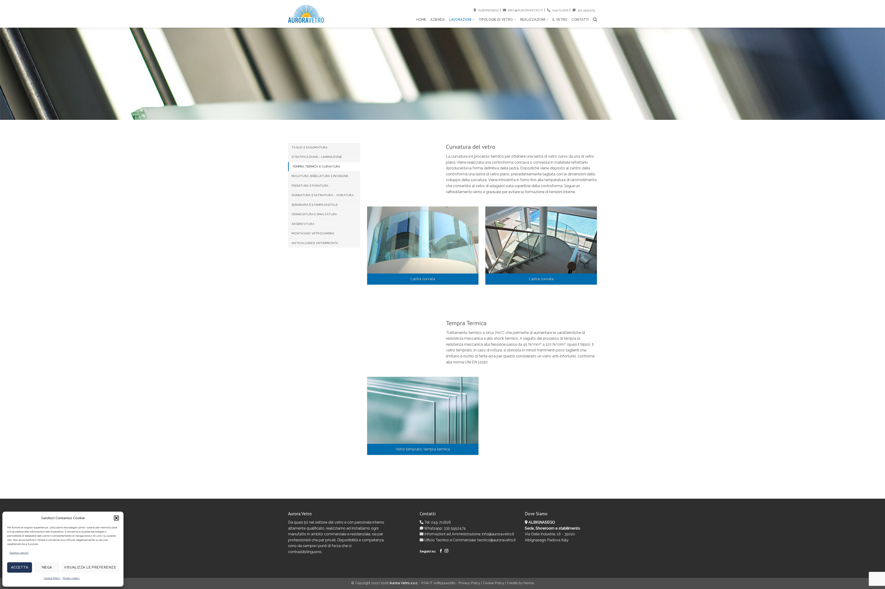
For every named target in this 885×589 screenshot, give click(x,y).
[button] (116, 518)
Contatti (580, 19)
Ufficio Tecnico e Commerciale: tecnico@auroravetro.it (469, 540)
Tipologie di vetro (496, 19)
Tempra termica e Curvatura (316, 166)
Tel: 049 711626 (437, 522)
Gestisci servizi (19, 552)
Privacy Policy (469, 583)
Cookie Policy (52, 578)
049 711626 (560, 10)
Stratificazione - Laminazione (317, 157)
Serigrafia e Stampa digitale (315, 204)
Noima (529, 583)
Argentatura (303, 224)
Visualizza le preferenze (90, 567)
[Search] (595, 19)
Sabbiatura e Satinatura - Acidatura (323, 195)
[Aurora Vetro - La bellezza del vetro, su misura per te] (306, 14)
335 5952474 (586, 10)
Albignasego (488, 10)
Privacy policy (71, 578)
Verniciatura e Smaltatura (314, 214)
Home (421, 19)
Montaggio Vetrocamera (313, 233)
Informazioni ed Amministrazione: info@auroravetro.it (468, 534)
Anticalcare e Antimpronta (315, 243)
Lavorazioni (460, 19)
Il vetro (559, 19)
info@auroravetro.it (525, 10)
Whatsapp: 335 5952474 (444, 528)
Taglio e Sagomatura (309, 147)
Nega (47, 567)
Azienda (437, 19)
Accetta (19, 567)
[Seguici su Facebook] (441, 551)
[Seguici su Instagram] (446, 551)
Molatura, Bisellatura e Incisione (320, 176)
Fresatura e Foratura (310, 185)
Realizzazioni (532, 19)
